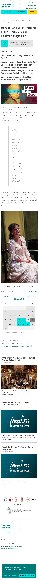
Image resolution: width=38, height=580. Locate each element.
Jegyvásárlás (31, 5)
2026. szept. (30, 296)
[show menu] (19, 16)
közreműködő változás (18, 346)
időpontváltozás (24, 344)
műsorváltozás (6, 346)
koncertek (32, 291)
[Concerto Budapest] (13, 5)
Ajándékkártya (7, 11)
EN (36, 2)
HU (33, 2)
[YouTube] (10, 499)
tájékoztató (15, 344)
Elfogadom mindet (27, 575)
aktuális (28, 346)
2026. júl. (6, 296)
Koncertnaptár (21, 11)
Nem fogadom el (10, 575)
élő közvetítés (5, 344)
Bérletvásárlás (31, 8)
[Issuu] (16, 499)
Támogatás (32, 11)
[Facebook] (5, 499)
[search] (30, 2)
